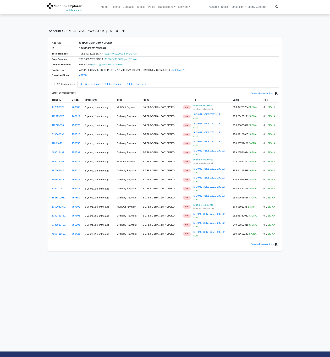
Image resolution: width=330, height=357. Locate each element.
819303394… (59, 134)
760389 (76, 107)
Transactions (165, 6)
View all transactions (262, 93)
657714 (83, 75)
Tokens (115, 6)
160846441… (59, 179)
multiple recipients (203, 105)
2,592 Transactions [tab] (64, 84)
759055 (76, 143)
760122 (76, 116)
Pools (151, 6)
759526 (76, 134)
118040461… (59, 143)
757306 (76, 215)
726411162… (59, 188)
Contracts (128, 6)
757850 (76, 197)
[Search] (276, 7)
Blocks (141, 6)
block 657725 (178, 70)
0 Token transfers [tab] (136, 84)
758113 (76, 188)
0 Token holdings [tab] (89, 84)
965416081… (59, 161)
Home (104, 6)
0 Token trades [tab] (113, 84)
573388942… (59, 224)
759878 (76, 125)
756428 (76, 233)
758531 (76, 152)
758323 (76, 161)
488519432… (59, 152)
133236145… (59, 215)
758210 (76, 170)
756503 (76, 224)
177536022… (59, 107)
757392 (76, 206)
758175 (76, 179)
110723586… (59, 125)
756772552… (59, 233)
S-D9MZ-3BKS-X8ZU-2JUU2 (209, 114)
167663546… (59, 170)
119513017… (59, 116)
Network (183, 6)
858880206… (59, 197)
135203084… (59, 206)
